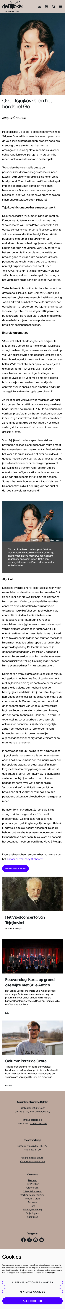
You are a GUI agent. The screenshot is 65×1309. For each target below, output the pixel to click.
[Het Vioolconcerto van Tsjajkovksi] (32, 894)
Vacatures (32, 1216)
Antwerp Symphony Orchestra (25, 859)
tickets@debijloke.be (32, 1157)
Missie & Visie (32, 1198)
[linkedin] (41, 1239)
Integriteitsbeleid (32, 1191)
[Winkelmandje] (46, 6)
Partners (32, 1202)
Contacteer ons (38, 1123)
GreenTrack (32, 1187)
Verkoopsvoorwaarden (32, 1161)
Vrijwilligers (32, 1213)
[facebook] (23, 1239)
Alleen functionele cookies (32, 1282)
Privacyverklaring (32, 1209)
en (39, 6)
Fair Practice (32, 1183)
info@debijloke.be (32, 1119)
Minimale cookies (32, 1291)
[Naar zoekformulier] (53, 6)
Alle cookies (32, 1300)
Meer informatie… (49, 1272)
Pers (32, 1205)
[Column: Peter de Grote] (32, 1038)
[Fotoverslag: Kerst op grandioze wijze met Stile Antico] (32, 956)
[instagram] (35, 1239)
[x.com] (29, 1239)
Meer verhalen (15, 868)
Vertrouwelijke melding (32, 1194)
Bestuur (32, 1180)
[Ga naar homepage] (12, 6)
